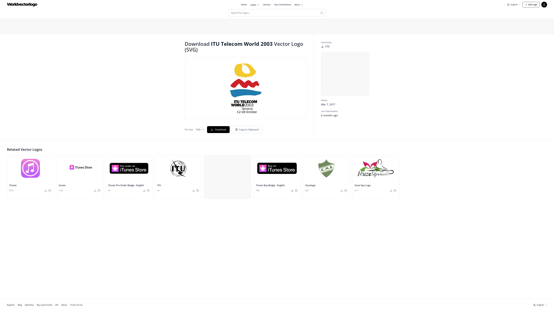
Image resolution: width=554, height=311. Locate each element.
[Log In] (544, 4)
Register (11, 305)
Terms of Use (76, 305)
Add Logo (532, 4)
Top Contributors (282, 4)
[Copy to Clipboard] (50, 190)
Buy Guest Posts (44, 305)
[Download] (45, 190)
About (64, 305)
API (56, 305)
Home (244, 4)
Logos (253, 4)
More (297, 4)
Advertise (29, 305)
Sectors (267, 4)
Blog (20, 305)
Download (220, 129)
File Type (189, 129)
